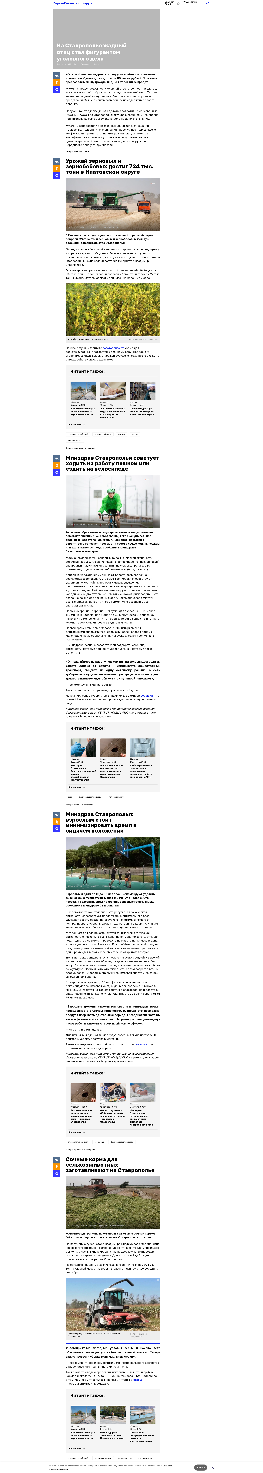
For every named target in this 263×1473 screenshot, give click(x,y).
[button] (113, 204)
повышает (142, 1044)
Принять (200, 1467)
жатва (135, 434)
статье (138, 1379)
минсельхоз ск (75, 440)
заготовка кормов (103, 1458)
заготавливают (113, 348)
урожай (121, 434)
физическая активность (90, 797)
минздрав (99, 1142)
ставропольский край (78, 434)
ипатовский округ (103, 434)
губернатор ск (145, 1458)
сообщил (147, 695)
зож (70, 797)
